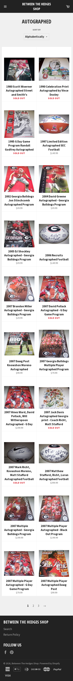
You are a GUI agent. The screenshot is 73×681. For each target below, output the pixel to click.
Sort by (37, 29)
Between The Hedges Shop (36, 6)
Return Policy (11, 635)
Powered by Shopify (50, 663)
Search (7, 629)
